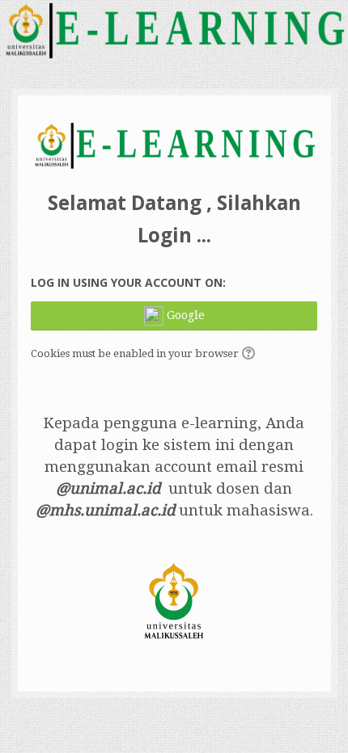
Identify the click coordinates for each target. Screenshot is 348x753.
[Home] (173, 33)
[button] (251, 355)
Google (184, 315)
